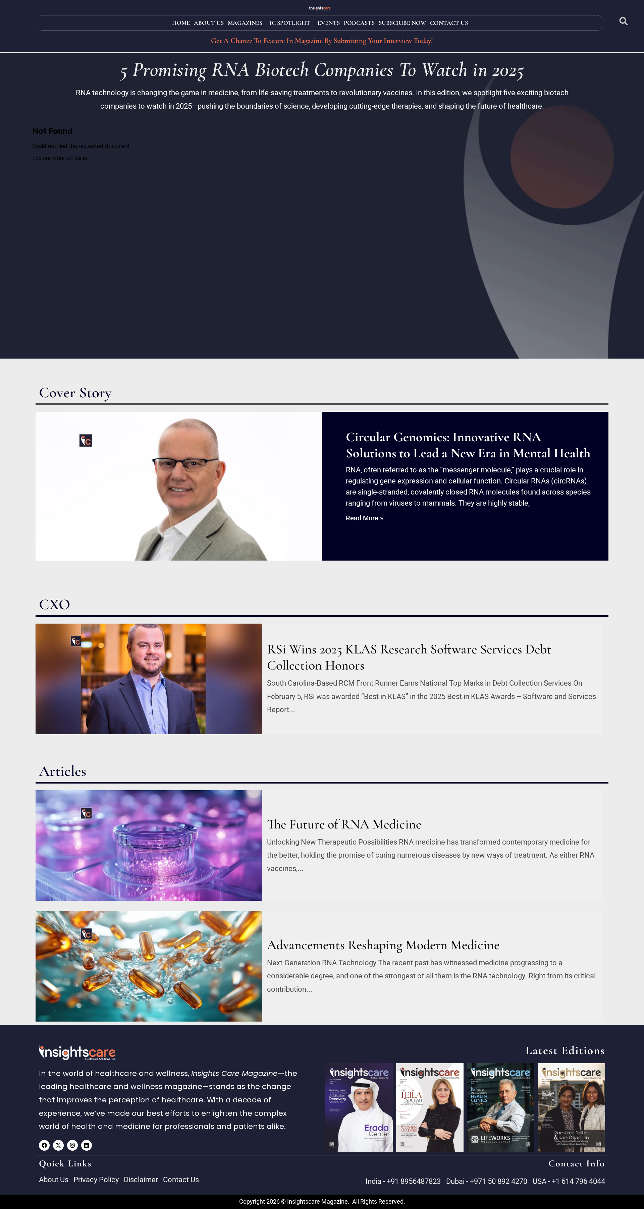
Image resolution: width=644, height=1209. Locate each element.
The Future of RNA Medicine (344, 824)
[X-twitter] (58, 1145)
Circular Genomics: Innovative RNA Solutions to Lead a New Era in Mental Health (468, 445)
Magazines (245, 22)
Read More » (364, 518)
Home (181, 22)
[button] (624, 21)
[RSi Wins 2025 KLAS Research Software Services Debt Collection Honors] (149, 679)
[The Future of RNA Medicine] (149, 845)
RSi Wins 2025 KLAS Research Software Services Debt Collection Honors (409, 657)
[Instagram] (72, 1145)
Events (329, 22)
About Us (209, 22)
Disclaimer (141, 1179)
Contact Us (449, 22)
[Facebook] (44, 1145)
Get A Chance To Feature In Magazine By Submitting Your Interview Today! (322, 40)
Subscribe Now (402, 22)
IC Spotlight (290, 22)
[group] (359, 1107)
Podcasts (359, 22)
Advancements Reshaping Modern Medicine (383, 945)
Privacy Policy (96, 1179)
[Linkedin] (86, 1145)
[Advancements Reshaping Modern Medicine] (149, 966)
